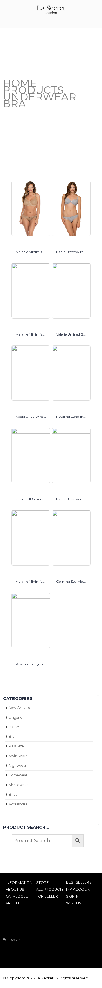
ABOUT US (15, 889)
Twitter (19, 951)
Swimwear (18, 756)
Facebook (8, 951)
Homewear (18, 775)
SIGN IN (72, 896)
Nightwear (18, 765)
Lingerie (15, 717)
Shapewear (18, 785)
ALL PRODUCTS (50, 889)
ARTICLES (14, 903)
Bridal (13, 794)
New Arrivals (19, 708)
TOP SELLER (47, 896)
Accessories (18, 804)
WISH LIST (74, 903)
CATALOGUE (17, 896)
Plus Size (16, 746)
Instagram (30, 951)
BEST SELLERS (79, 882)
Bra (12, 736)
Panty (14, 727)
